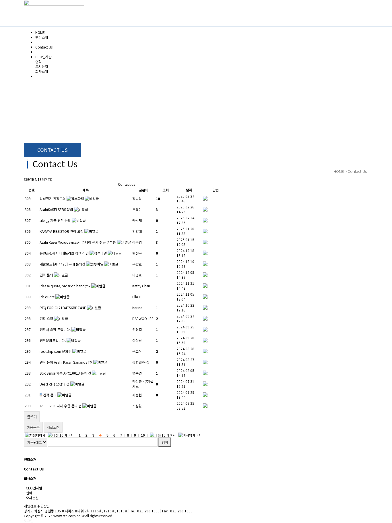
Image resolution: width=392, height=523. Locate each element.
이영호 (137, 274)
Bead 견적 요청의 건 (54, 383)
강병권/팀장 (141, 362)
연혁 (38, 61)
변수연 (137, 373)
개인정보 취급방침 (37, 505)
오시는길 (41, 66)
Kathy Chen (141, 285)
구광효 (137, 264)
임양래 (137, 231)
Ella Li (136, 296)
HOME (338, 171)
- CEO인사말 (33, 487)
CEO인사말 (43, 56)
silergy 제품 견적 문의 (55, 220)
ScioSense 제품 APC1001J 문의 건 (65, 373)
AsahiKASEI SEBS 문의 (56, 209)
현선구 (137, 253)
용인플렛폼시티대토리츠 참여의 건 (64, 253)
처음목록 (33, 427)
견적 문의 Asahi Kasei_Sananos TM (66, 362)
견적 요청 (46, 318)
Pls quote (47, 296)
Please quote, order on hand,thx (65, 285)
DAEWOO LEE (143, 318)
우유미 (137, 209)
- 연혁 (28, 492)
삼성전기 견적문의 (53, 198)
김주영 (137, 242)
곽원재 (137, 220)
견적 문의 (46, 274)
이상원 (137, 340)
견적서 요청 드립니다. (55, 329)
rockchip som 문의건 (55, 351)
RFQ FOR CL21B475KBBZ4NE (63, 307)
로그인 (28, 520)
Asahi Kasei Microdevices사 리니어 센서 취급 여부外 (78, 242)
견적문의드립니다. (53, 340)
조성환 (137, 405)
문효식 (137, 351)
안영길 (137, 329)
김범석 (137, 198)
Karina (137, 307)
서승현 (137, 394)
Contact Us (357, 171)
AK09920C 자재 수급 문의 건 (60, 405)
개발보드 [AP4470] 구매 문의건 (62, 264)
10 (143, 435)
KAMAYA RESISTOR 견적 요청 (62, 231)
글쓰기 (31, 416)
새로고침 (53, 427)
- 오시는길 (31, 497)
